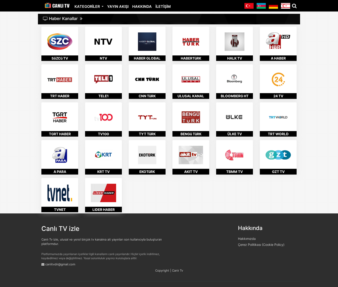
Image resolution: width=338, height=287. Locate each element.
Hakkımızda (247, 239)
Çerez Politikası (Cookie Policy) (261, 245)
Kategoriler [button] (87, 6)
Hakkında (142, 6)
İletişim (163, 6)
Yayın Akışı (118, 6)
